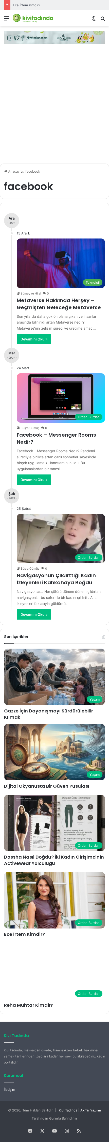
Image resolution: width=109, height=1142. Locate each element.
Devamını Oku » (34, 339)
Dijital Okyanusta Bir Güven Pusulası (46, 786)
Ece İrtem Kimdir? (26, 5)
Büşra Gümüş (30, 428)
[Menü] (6, 20)
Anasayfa (15, 171)
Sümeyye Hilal (31, 293)
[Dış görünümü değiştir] (93, 20)
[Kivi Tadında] (33, 18)
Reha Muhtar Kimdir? (28, 1005)
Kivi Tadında (68, 1110)
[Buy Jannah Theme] (54, 37)
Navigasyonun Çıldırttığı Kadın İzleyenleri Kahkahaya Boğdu (56, 579)
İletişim (9, 1089)
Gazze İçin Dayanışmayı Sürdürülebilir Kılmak (48, 714)
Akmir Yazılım (90, 1110)
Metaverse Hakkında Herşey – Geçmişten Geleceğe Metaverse (59, 304)
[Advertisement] (54, 105)
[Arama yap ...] (102, 20)
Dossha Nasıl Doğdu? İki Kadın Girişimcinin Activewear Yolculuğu (54, 860)
